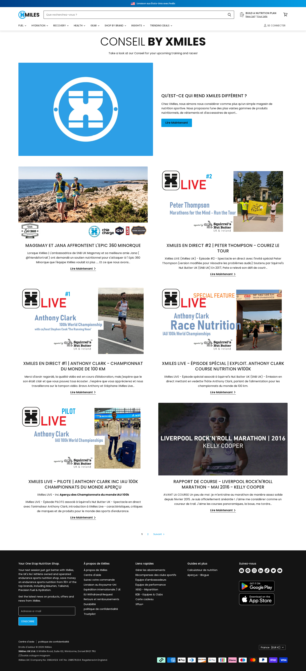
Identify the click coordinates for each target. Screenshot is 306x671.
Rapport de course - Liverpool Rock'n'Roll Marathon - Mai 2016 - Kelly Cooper (223, 484)
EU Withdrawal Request (98, 594)
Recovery (60, 25)
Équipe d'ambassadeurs (150, 580)
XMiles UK (23, 660)
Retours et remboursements (101, 599)
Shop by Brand (114, 25)
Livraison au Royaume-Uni (100, 585)
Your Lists (262, 16)
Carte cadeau (144, 599)
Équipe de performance (150, 585)
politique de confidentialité (101, 609)
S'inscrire (27, 621)
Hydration (39, 25)
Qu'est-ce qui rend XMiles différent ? (204, 96)
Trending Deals (160, 25)
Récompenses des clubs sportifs (155, 575)
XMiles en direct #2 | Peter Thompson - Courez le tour (222, 248)
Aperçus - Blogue (198, 575)
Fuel (21, 25)
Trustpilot (90, 614)
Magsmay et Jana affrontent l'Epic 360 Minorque (83, 245)
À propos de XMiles (95, 570)
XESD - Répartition (146, 589)
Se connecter (276, 25)
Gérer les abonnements (150, 570)
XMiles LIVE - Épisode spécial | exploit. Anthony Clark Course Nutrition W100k (223, 366)
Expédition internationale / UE (102, 589)
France (270, 647)
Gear (93, 25)
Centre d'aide (92, 575)
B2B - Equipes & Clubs (149, 594)
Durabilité (90, 604)
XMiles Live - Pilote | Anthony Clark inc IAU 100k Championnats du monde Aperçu (83, 484)
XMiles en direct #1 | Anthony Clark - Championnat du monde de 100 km (83, 366)
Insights (137, 25)
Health (78, 25)
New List (250, 16)
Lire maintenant (176, 123)
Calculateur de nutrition (202, 570)
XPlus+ (139, 604)
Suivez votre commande (99, 580)
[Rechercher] (229, 15)
